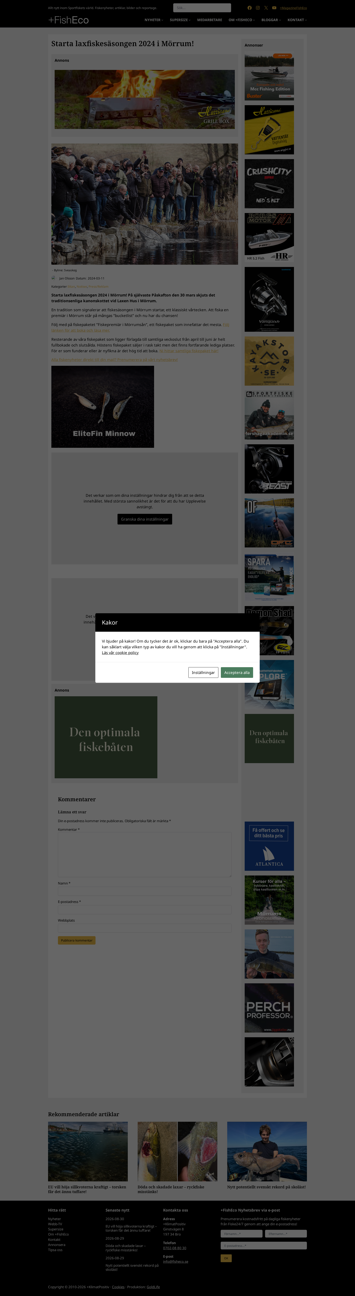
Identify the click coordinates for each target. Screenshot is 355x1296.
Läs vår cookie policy (120, 652)
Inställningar (203, 672)
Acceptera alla (237, 672)
